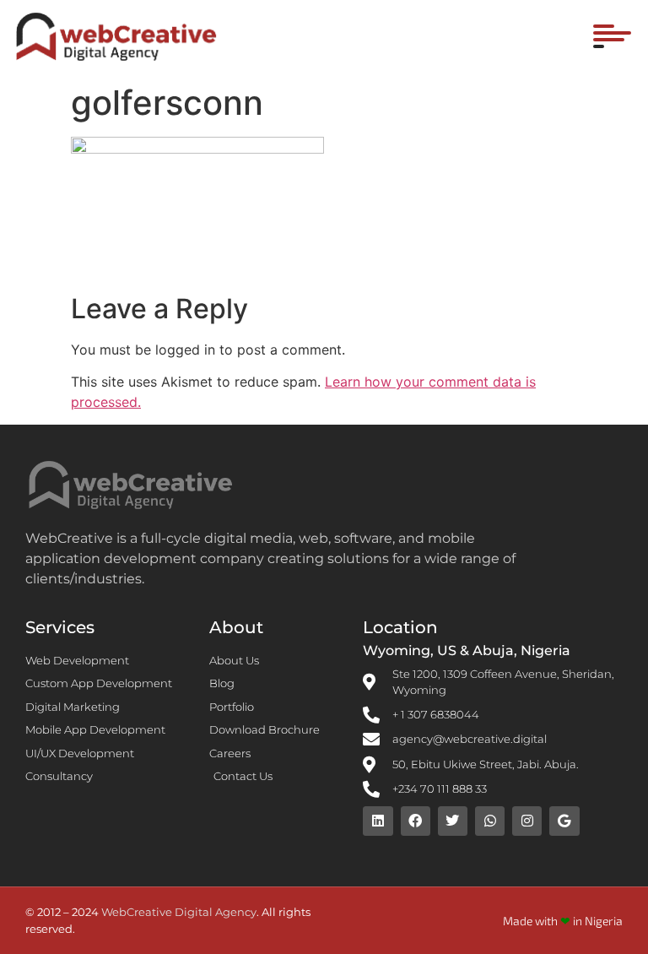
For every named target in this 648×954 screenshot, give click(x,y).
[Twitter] (452, 821)
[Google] (564, 821)
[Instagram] (527, 821)
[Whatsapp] (490, 821)
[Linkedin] (377, 821)
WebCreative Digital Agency (178, 912)
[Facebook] (415, 821)
